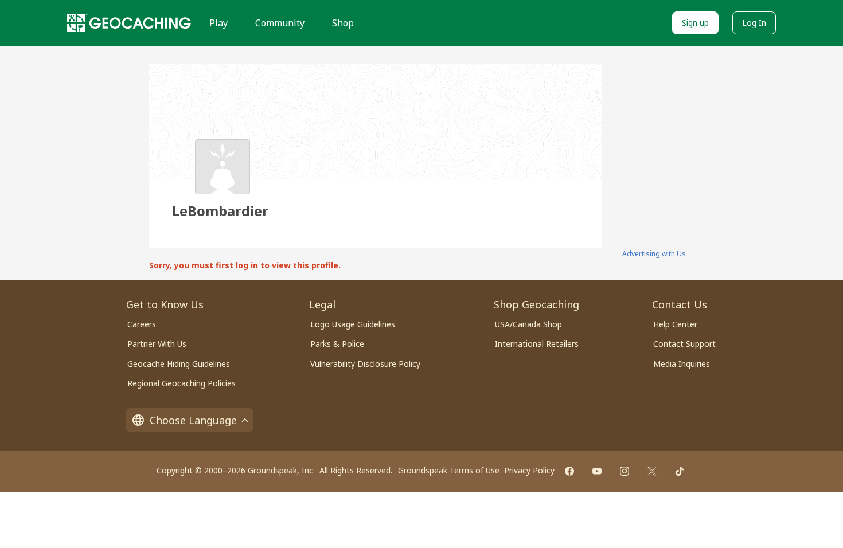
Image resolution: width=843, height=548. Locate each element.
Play (218, 23)
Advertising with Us (654, 254)
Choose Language (193, 420)
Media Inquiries (681, 363)
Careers (141, 324)
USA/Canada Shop (528, 324)
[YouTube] (597, 471)
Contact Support (684, 343)
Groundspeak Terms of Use (448, 470)
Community (280, 23)
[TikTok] (679, 471)
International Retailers (537, 343)
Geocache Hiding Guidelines (178, 363)
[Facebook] (569, 471)
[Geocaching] (129, 22)
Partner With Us (156, 343)
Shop (343, 23)
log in (247, 265)
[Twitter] (652, 471)
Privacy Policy (529, 470)
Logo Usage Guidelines (352, 324)
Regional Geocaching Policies (181, 383)
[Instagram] (624, 471)
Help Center (675, 324)
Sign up (695, 22)
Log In (754, 22)
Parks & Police (337, 343)
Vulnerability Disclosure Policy (365, 363)
